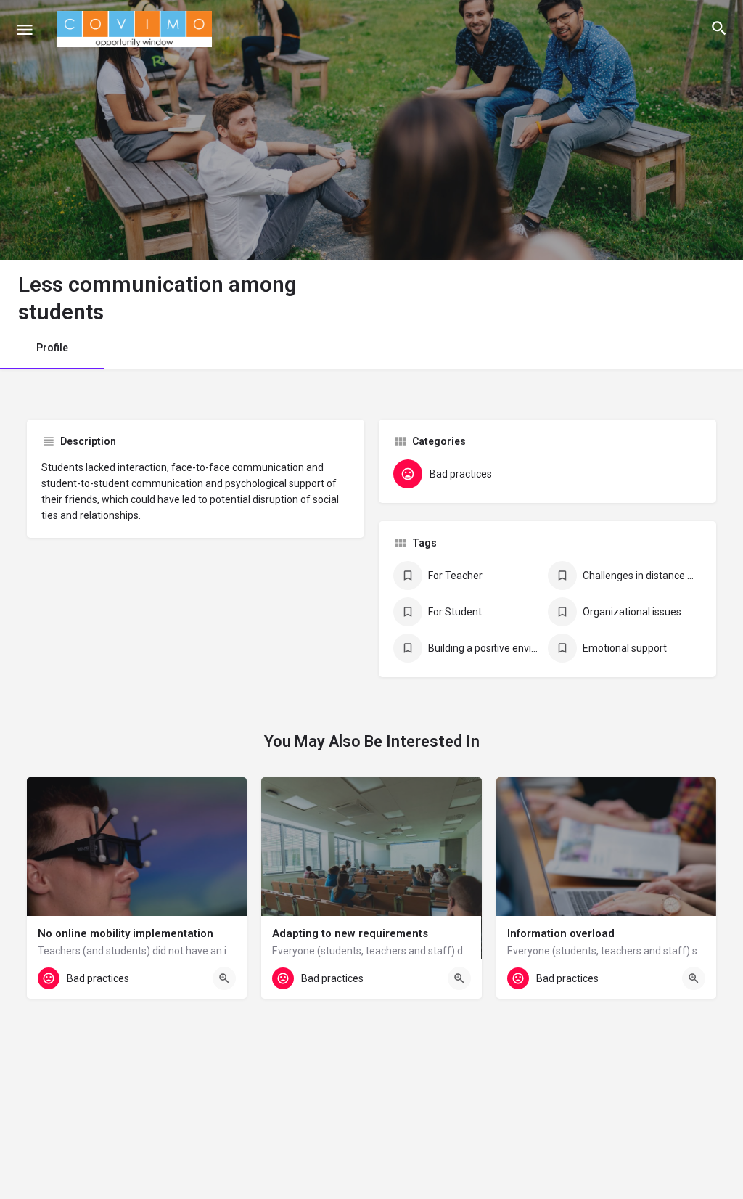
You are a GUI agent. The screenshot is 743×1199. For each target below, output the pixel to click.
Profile (52, 347)
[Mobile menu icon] (25, 29)
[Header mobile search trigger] (719, 28)
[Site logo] (136, 29)
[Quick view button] (224, 978)
